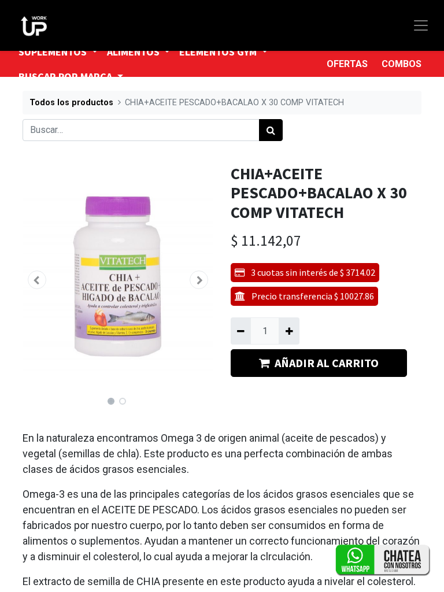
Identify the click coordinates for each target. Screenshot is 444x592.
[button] (37, 280)
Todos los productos (71, 103)
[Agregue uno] (289, 330)
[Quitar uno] (241, 330)
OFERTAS (347, 63)
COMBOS (401, 63)
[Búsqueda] (271, 130)
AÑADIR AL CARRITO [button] (327, 363)
